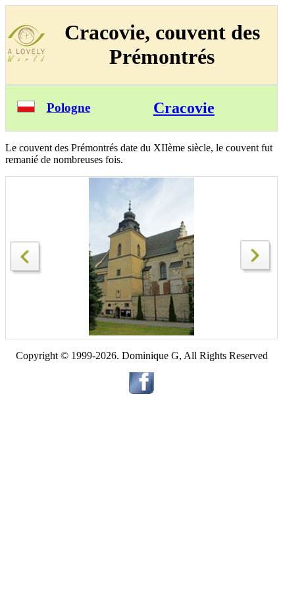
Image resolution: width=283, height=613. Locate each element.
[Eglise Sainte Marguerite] (256, 269)
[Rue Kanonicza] (26, 254)
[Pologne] (26, 108)
